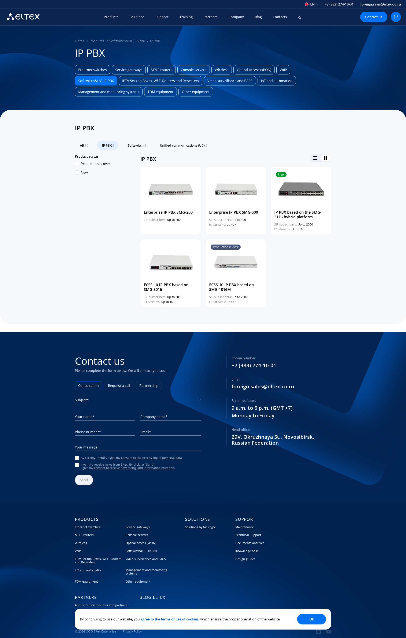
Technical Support (248, 535)
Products (111, 17)
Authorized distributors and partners (101, 605)
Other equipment (138, 581)
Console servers (137, 535)
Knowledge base (247, 551)
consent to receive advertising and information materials (134, 468)
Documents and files (249, 543)
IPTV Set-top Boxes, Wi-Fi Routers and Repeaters (98, 560)
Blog (258, 17)
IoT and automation (89, 570)
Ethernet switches (87, 527)
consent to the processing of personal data (151, 458)
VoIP (78, 551)
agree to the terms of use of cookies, (170, 619)
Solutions (136, 17)
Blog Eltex (152, 597)
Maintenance (244, 527)
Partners (211, 17)
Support (162, 17)
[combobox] (311, 4)
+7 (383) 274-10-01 (339, 4)
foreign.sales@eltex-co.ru (380, 4)
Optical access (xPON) (141, 543)
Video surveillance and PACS (146, 559)
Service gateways (138, 527)
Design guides (245, 559)
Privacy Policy (132, 631)
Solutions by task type (200, 527)
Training (186, 17)
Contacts (280, 17)
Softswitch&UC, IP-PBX (141, 551)
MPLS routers (84, 535)
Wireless (81, 543)
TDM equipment (86, 581)
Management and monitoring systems (146, 571)
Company (236, 17)
